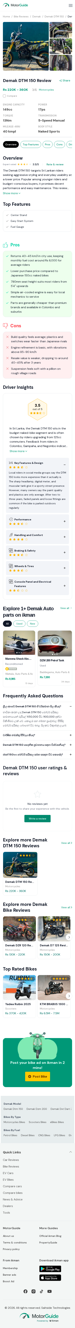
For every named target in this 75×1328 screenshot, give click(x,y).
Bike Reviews (11, 1166)
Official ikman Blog (50, 1236)
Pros (47, 144)
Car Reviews (11, 1160)
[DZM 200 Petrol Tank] (55, 643)
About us (8, 1236)
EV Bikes (8, 1180)
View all (64, 608)
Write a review (37, 818)
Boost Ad (8, 1281)
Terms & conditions (15, 1242)
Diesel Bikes (28, 1135)
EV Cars (8, 1173)
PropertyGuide (48, 1242)
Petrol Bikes (10, 1135)
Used (19, 623)
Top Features (31, 144)
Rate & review (55, 164)
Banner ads (9, 1274)
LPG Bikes (59, 1135)
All (7, 623)
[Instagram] (33, 1291)
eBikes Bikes (57, 1122)
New (32, 623)
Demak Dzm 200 (37, 1109)
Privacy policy (11, 1249)
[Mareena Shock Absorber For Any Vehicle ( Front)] (19, 643)
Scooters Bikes (37, 1122)
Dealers (8, 1206)
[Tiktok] (41, 1291)
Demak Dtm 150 (13, 1109)
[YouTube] (49, 1291)
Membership (10, 1268)
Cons (59, 144)
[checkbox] (37, 95)
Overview (11, 144)
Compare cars (12, 1186)
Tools (6, 1213)
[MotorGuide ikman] (15, 5)
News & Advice (13, 1199)
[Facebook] (25, 1291)
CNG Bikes (44, 1135)
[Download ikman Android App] (55, 1269)
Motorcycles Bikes (14, 1122)
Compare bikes (13, 1193)
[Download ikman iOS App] (55, 1277)
